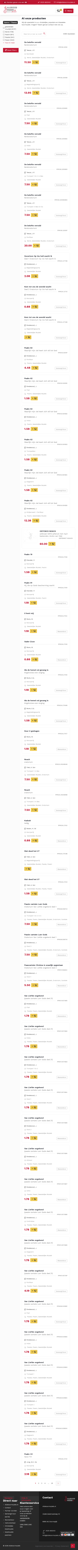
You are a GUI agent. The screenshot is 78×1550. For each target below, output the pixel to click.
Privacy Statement (62, 1546)
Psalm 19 (28, 554)
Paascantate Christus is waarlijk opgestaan (43, 965)
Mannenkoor (9, 1520)
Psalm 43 (28, 1454)
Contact (8, 1508)
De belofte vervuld (32, 42)
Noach (27, 759)
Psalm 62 (28, 348)
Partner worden (11, 1511)
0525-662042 (45, 2)
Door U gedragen (31, 731)
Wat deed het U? (32, 851)
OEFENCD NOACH (48, 531)
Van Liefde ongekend (34, 996)
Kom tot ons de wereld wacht (37, 287)
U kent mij (29, 613)
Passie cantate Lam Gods (35, 904)
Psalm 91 (28, 583)
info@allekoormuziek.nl (65, 2)
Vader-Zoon (29, 642)
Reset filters (12, 50)
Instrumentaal (10, 1523)
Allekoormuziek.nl (11, 1505)
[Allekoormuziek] (10, 11)
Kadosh (27, 820)
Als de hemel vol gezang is (36, 670)
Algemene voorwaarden (44, 1546)
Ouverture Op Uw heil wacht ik (38, 256)
